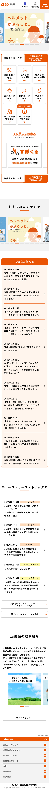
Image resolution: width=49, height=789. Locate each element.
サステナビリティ (24, 717)
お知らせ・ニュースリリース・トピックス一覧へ (24, 604)
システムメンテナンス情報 (26, 614)
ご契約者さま (35, 6)
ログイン (25, 6)
